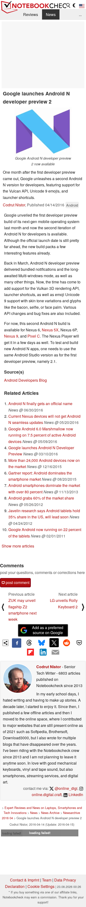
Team (46, 880)
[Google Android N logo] (43, 131)
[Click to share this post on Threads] (29, 642)
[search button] (68, 5)
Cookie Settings (40, 886)
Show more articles (18, 546)
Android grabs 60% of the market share (41, 498)
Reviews (30, 14)
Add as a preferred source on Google (47, 630)
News (51, 14)
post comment (17, 582)
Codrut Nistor (14, 205)
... (80, 14)
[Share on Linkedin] (43, 652)
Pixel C (33, 336)
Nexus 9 (11, 336)
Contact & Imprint (24, 880)
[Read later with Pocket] (79, 642)
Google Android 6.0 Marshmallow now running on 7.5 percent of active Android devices (42, 435)
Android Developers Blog (25, 380)
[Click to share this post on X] (54, 642)
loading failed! (11, 833)
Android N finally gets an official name (40, 403)
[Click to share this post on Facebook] (16, 642)
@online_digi (65, 788)
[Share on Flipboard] (30, 652)
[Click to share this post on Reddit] (66, 642)
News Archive (50, 812)
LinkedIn (75, 794)
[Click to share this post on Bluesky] (41, 642)
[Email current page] (55, 652)
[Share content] (5, 643)
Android (72, 205)
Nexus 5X (50, 330)
